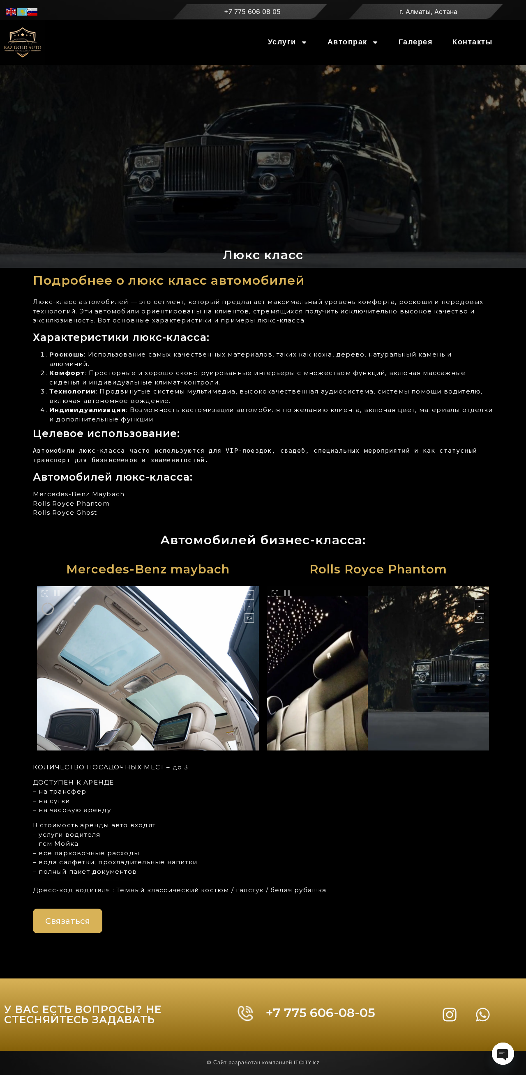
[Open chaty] (503, 1054)
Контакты (472, 42)
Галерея (416, 42)
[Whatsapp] (482, 1014)
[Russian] (33, 11)
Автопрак (347, 42)
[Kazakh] (22, 11)
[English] (11, 11)
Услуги (282, 42)
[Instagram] (449, 1014)
